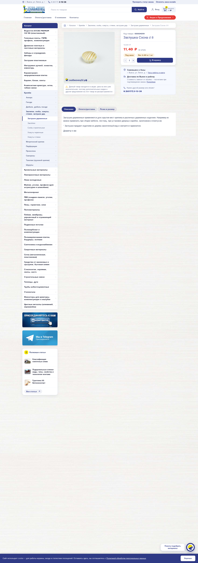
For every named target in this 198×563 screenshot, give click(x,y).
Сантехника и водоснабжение (38, 244)
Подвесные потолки (33, 225)
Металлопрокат (31, 192)
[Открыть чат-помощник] (190, 547)
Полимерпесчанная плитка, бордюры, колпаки (37, 238)
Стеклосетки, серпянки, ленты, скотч (35, 270)
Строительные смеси (34, 277)
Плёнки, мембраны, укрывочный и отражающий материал (37, 217)
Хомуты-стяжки (34, 137)
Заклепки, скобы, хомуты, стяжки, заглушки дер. (37, 112)
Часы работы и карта (156, 73)
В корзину (156, 60)
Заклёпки (31, 123)
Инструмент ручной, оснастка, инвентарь (38, 66)
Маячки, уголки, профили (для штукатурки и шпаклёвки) (38, 186)
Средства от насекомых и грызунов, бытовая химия (36, 263)
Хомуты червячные (35, 132)
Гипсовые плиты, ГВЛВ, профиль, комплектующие (36, 39)
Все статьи (31, 391)
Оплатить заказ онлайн (166, 2)
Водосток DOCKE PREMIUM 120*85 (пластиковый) (36, 32)
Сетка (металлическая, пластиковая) (35, 256)
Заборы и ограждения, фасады (35, 54)
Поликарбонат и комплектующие (32, 231)
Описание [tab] (68, 109)
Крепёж (27, 93)
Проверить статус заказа (143, 2)
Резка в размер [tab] (107, 109)
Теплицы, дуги (31, 282)
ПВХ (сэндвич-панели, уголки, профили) (38, 198)
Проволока (31, 151)
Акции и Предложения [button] (160, 17)
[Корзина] (169, 9)
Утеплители (29, 292)
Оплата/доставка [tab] (87, 109)
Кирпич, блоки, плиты (34, 80)
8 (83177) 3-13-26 (133, 91)
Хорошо (188, 558)
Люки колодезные (32, 180)
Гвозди (29, 102)
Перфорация (31, 146)
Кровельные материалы (36, 170)
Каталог (72, 25)
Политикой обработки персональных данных (126, 558)
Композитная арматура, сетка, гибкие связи (38, 86)
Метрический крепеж (35, 142)
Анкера (29, 97)
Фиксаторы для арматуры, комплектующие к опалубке (37, 298)
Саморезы (30, 156)
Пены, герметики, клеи (35, 205)
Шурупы (29, 165)
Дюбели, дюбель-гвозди (36, 107)
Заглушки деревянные (37, 118)
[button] (155, 9)
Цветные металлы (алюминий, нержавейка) (38, 305)
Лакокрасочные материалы (37, 175)
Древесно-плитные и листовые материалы (34, 46)
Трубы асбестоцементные (36, 287)
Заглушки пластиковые (35, 60)
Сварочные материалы (35, 249)
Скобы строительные (36, 128)
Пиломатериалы (32, 210)
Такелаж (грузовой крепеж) (38, 160)
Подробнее (151, 82)
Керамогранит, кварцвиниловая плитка (35, 74)
